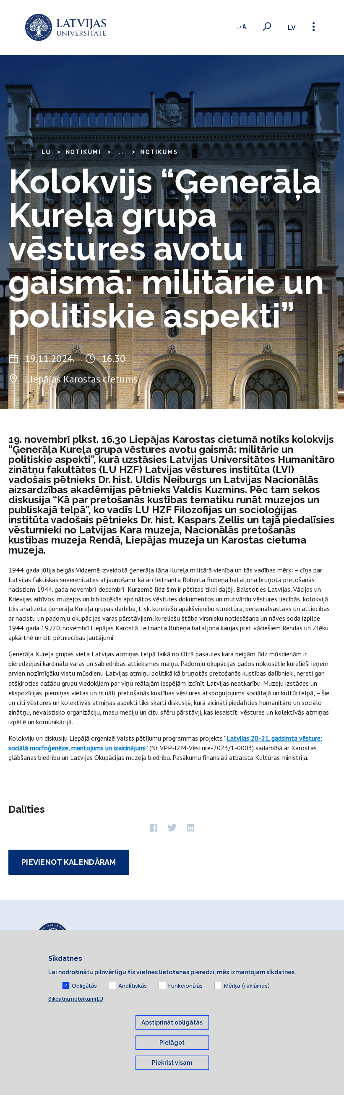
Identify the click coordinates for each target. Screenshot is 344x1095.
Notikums (159, 152)
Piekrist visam (172, 1062)
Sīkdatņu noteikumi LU (75, 998)
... (121, 152)
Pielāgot (172, 1042)
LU (46, 152)
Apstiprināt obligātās (172, 1022)
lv (292, 27)
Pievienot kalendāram (68, 862)
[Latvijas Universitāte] (65, 27)
